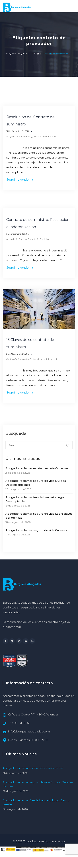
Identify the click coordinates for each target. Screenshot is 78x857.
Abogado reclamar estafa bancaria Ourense (36, 468)
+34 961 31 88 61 (19, 723)
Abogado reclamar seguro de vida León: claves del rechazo (38, 515)
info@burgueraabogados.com (29, 731)
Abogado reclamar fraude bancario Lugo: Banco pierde (34, 499)
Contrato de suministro (44, 136)
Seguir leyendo (17, 179)
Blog (30, 136)
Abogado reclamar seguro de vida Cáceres (36, 530)
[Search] (68, 445)
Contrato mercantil (38, 359)
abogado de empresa (16, 136)
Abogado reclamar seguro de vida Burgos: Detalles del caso (35, 482)
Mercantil (52, 359)
